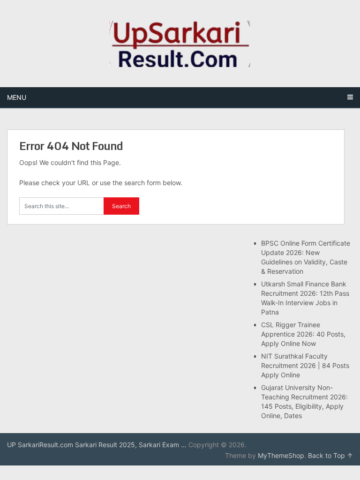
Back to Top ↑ (330, 455)
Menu (16, 97)
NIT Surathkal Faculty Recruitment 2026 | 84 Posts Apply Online (305, 365)
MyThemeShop (281, 455)
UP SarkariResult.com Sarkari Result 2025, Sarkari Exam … (97, 445)
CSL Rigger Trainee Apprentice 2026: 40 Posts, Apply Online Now (303, 334)
